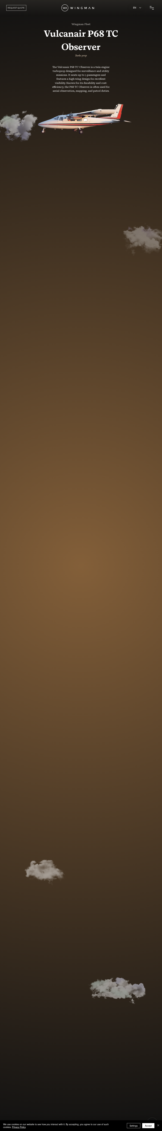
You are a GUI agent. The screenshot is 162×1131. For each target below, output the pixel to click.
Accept (148, 1125)
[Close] (158, 1125)
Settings (134, 1125)
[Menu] (151, 8)
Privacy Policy (19, 1127)
